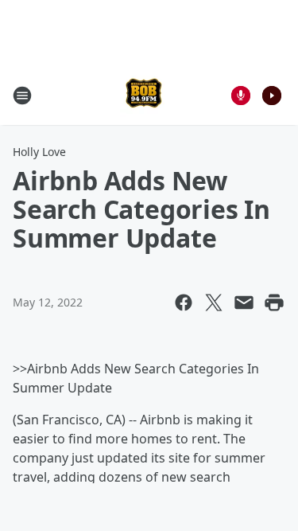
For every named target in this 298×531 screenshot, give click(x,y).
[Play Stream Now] (271, 95)
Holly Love (39, 151)
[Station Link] (144, 95)
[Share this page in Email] (244, 302)
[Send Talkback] (240, 95)
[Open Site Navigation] (22, 95)
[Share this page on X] (214, 302)
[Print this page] (274, 302)
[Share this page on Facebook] (183, 302)
